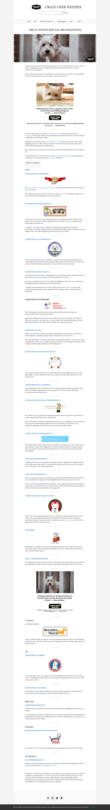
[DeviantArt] (61, 798)
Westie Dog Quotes (46, 21)
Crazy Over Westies (63, 7)
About (79, 21)
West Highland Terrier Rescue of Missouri (41, 188)
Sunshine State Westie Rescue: (38, 204)
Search (65, 12)
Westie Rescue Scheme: (35, 655)
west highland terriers (49, 765)
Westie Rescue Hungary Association (41, 730)
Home (29, 21)
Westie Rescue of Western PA (37, 239)
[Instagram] (52, 798)
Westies (64, 194)
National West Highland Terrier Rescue (42, 400)
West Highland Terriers (53, 141)
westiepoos (28, 135)
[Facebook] (48, 798)
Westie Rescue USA (33, 330)
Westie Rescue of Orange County (39, 496)
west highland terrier (62, 156)
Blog (35, 21)
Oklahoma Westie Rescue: (36, 459)
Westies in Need (32, 624)
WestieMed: (30, 530)
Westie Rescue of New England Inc (40, 352)
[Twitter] (57, 798)
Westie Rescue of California (37, 385)
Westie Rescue (62, 21)
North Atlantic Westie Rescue (38, 433)
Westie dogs (71, 520)
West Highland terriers (53, 133)
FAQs (71, 21)
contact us (51, 158)
